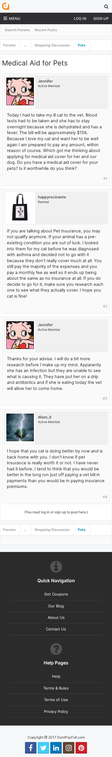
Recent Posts (46, 30)
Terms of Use (56, 699)
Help (56, 676)
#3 (105, 398)
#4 (105, 497)
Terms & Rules (56, 688)
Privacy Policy (56, 711)
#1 (105, 178)
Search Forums (17, 30)
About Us (56, 617)
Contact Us (56, 629)
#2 (105, 306)
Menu (14, 18)
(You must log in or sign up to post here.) (56, 512)
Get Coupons (56, 594)
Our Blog (56, 606)
